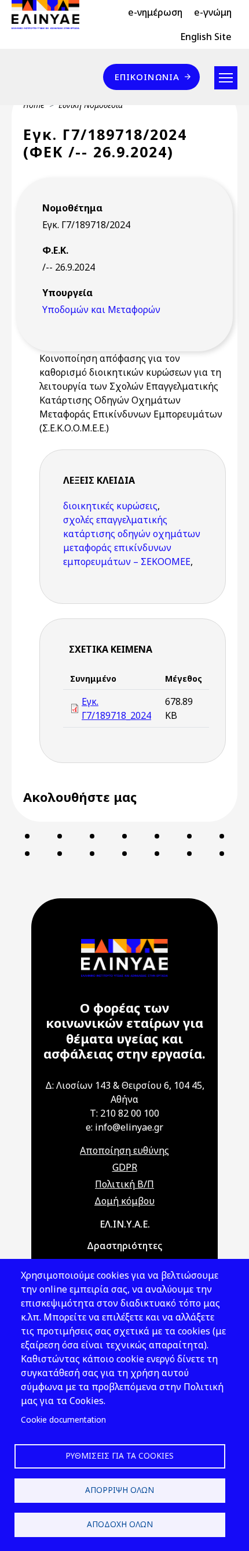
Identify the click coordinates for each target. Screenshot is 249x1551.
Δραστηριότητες (124, 1245)
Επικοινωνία (147, 76)
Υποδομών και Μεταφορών (101, 309)
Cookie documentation (63, 1419)
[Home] (50, 14)
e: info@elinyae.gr (124, 1127)
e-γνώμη (213, 12)
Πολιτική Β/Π (124, 1184)
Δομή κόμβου (124, 1200)
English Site (206, 36)
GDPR (124, 1167)
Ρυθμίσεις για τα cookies (119, 1455)
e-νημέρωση (155, 12)
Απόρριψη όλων (119, 1489)
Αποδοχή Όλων (120, 1524)
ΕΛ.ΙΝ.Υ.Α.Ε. (125, 1224)
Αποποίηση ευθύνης (124, 1150)
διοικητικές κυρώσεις (110, 505)
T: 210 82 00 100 (124, 1113)
